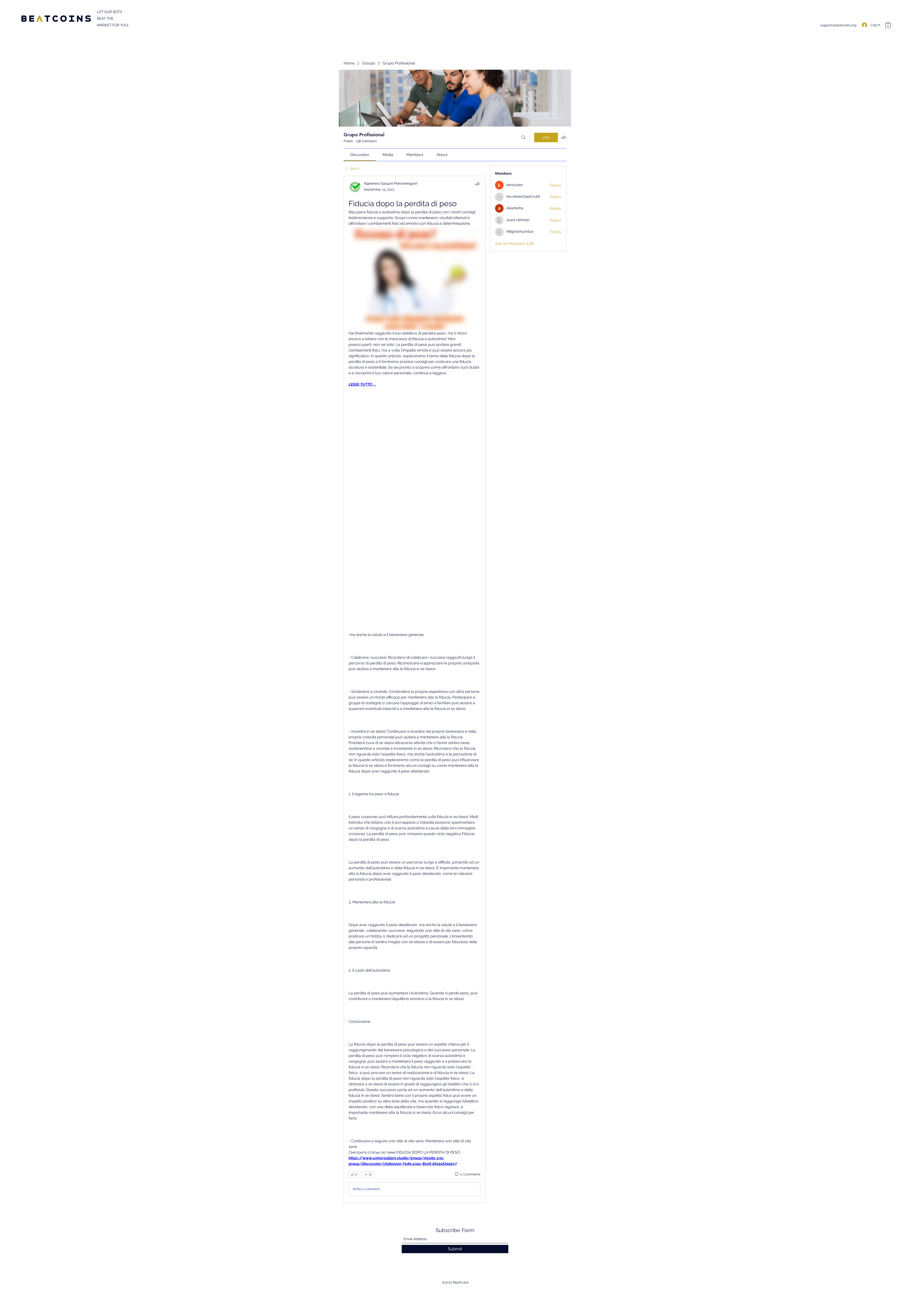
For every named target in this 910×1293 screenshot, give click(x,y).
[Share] (477, 184)
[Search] (523, 137)
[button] (888, 25)
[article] (414, 689)
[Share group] (563, 137)
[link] (359, 154)
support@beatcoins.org (838, 25)
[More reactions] (368, 1174)
